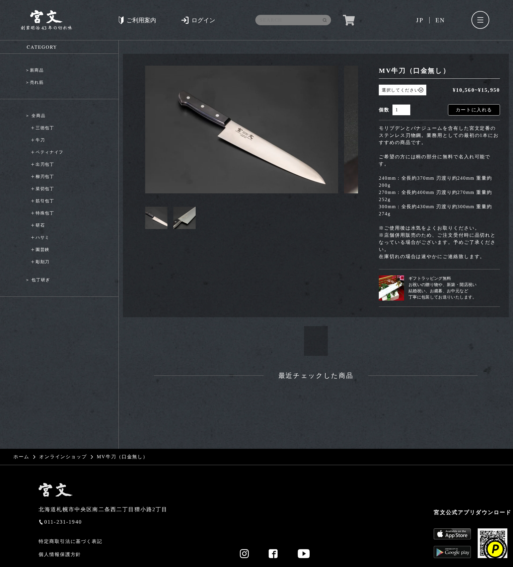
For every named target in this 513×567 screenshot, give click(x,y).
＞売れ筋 (34, 82)
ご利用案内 (141, 20)
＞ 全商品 (35, 115)
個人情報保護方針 (60, 554)
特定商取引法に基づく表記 (70, 541)
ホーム (21, 456)
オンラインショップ (63, 456)
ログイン (203, 20)
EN (440, 20)
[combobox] (291, 20)
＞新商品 (34, 70)
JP (419, 20)
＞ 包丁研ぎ (37, 280)
